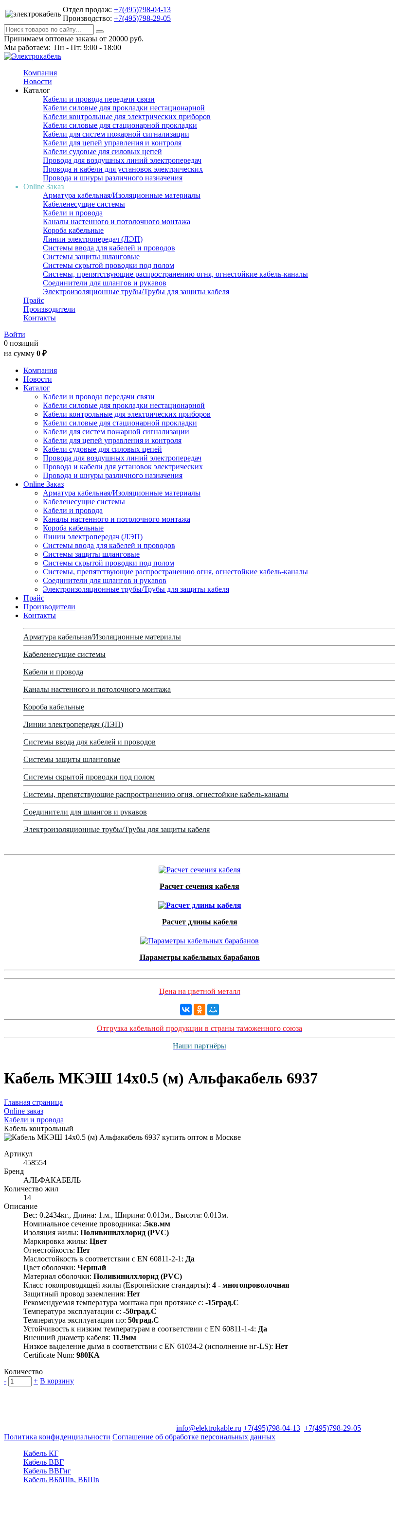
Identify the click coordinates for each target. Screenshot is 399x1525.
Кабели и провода (73, 213)
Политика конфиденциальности (57, 1437)
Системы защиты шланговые (91, 256)
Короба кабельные (73, 230)
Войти (14, 334)
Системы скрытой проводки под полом (108, 265)
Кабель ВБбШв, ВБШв (61, 1479)
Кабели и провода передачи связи (99, 99)
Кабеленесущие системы (84, 204)
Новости (37, 81)
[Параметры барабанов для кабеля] (199, 938)
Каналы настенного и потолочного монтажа (116, 221)
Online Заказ (43, 484)
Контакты (39, 318)
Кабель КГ (40, 1453)
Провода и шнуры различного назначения (112, 178)
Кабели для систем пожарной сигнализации (116, 134)
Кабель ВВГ (43, 1462)
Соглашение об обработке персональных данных (193, 1437)
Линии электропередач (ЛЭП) (93, 239)
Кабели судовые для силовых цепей (102, 151)
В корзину (57, 1381)
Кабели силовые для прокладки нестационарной (124, 108)
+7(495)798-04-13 (142, 9)
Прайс (33, 300)
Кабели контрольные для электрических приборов (127, 116)
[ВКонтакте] (186, 1009)
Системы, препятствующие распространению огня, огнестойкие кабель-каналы (175, 274)
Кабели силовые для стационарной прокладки (120, 125)
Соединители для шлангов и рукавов (104, 283)
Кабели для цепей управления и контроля (112, 143)
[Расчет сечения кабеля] (199, 867)
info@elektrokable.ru (208, 1428)
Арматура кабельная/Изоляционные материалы (121, 195)
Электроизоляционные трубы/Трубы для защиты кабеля (136, 291)
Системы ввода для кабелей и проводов (109, 248)
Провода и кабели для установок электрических (123, 169)
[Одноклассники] (199, 1009)
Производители (49, 309)
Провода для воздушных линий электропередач (122, 160)
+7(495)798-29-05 (142, 18)
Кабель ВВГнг (47, 1471)
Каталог (36, 388)
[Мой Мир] (213, 1009)
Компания (40, 73)
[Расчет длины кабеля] (199, 903)
